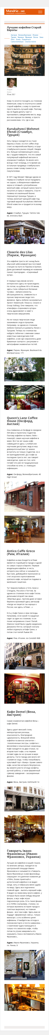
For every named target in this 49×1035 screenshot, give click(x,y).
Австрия (14, 35)
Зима (41, 37)
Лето (13, 39)
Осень (18, 39)
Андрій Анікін (9, 90)
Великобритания (25, 35)
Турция (14, 37)
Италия (35, 35)
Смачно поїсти (30, 42)
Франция (28, 37)
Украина (21, 37)
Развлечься (26, 39)
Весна (35, 37)
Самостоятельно (17, 42)
